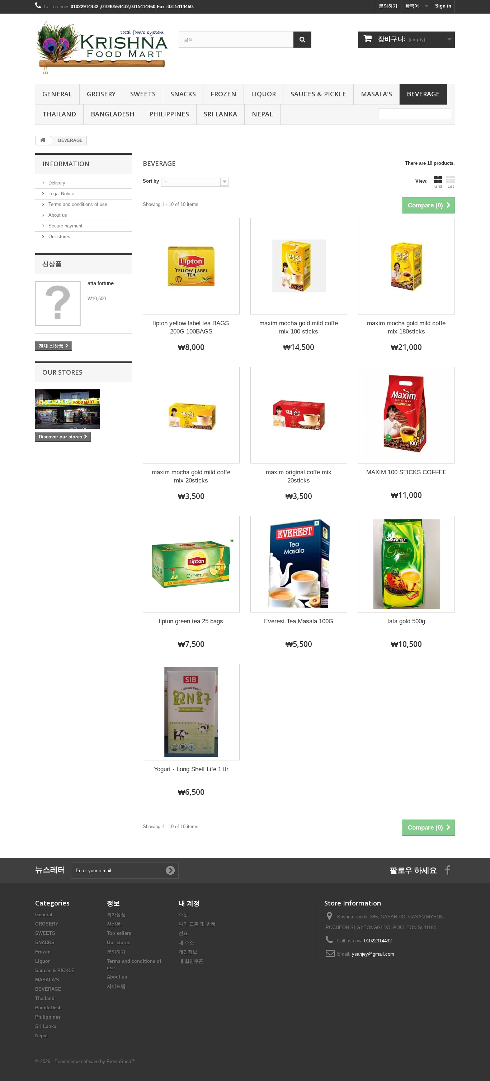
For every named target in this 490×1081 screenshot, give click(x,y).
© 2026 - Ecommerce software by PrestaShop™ (85, 1061)
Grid (438, 186)
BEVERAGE (423, 94)
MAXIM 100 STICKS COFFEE (406, 472)
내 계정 (189, 903)
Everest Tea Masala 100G (298, 621)
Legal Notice (60, 193)
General (57, 94)
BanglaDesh (113, 114)
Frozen (223, 94)
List (451, 186)
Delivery (56, 183)
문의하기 (388, 6)
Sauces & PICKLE (318, 94)
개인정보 (188, 952)
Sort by (151, 181)
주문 (183, 914)
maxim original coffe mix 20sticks (298, 476)
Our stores (58, 236)
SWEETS (143, 94)
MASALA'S (376, 94)
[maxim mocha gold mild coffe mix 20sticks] (191, 415)
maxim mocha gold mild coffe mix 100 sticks (298, 327)
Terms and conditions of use (77, 204)
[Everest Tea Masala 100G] (299, 564)
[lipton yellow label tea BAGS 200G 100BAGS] (191, 266)
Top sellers (119, 933)
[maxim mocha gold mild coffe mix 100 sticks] (299, 266)
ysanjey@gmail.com (373, 954)
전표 (183, 933)
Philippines (169, 114)
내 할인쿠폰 (191, 961)
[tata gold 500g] (406, 564)
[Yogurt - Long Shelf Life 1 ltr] (191, 712)
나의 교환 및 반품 (197, 924)
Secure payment (65, 226)
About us (57, 215)
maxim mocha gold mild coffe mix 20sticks (191, 476)
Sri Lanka (220, 114)
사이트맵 (116, 986)
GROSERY (101, 94)
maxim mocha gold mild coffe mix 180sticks (406, 327)
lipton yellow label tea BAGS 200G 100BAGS (191, 327)
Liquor (263, 94)
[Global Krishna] (101, 47)
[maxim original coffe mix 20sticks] (299, 415)
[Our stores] (83, 409)
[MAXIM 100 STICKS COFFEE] (406, 415)
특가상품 (116, 914)
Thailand (59, 114)
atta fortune (101, 283)
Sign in (443, 6)
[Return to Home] (43, 140)
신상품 (52, 263)
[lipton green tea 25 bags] (191, 564)
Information (66, 163)
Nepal (262, 114)
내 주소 (186, 942)
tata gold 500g (406, 621)
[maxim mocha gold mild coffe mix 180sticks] (406, 266)
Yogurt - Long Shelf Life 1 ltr (191, 769)
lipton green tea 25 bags (191, 621)
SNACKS (183, 94)
